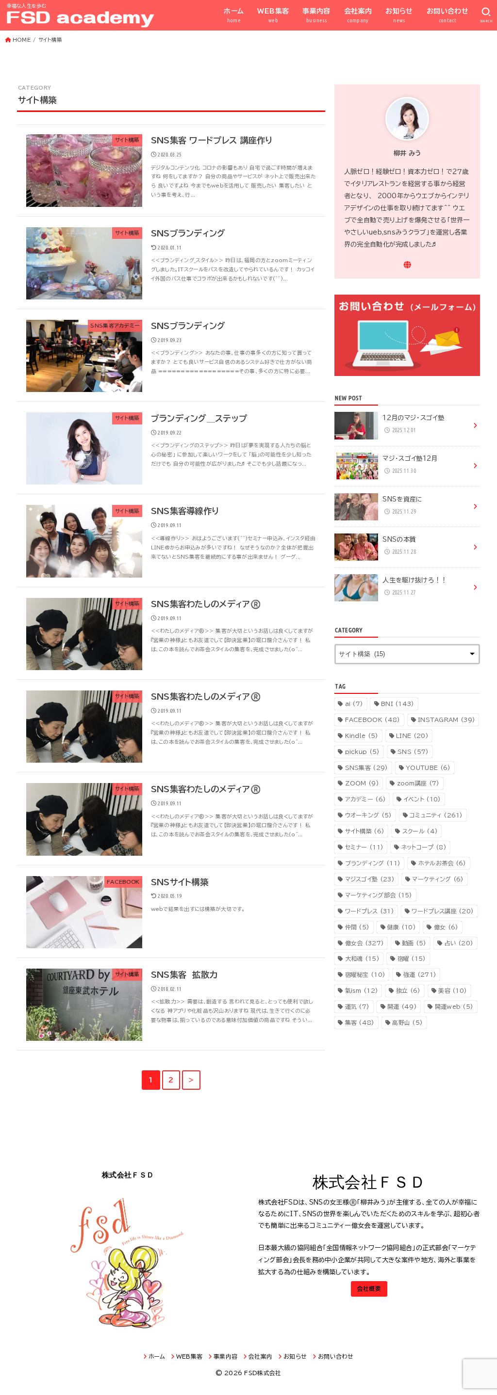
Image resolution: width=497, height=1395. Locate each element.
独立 (408, 990)
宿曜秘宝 (365, 974)
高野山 (407, 1022)
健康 (401, 927)
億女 (446, 927)
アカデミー (365, 799)
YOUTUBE (428, 767)
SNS (413, 751)
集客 (360, 1022)
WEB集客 (273, 15)
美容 (452, 990)
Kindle (362, 735)
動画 (414, 943)
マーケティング (438, 879)
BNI (397, 703)
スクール (420, 831)
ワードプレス (369, 911)
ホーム (234, 15)
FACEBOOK (372, 719)
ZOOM (362, 783)
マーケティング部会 (379, 895)
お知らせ (399, 15)
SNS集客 (366, 767)
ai (354, 703)
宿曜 (412, 958)
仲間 (357, 927)
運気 (357, 1006)
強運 (419, 974)
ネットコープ (424, 847)
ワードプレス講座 (443, 911)
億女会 (364, 943)
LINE (412, 735)
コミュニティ (436, 815)
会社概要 (369, 1288)
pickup (362, 751)
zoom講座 (418, 783)
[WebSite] (407, 265)
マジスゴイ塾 (370, 879)
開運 (402, 1006)
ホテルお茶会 (442, 863)
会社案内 (358, 15)
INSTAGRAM (446, 719)
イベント (422, 799)
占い (458, 943)
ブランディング (373, 863)
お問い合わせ (447, 15)
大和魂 (362, 958)
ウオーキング (368, 815)
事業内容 (316, 15)
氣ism (362, 990)
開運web (454, 1006)
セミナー (364, 847)
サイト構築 (365, 831)
